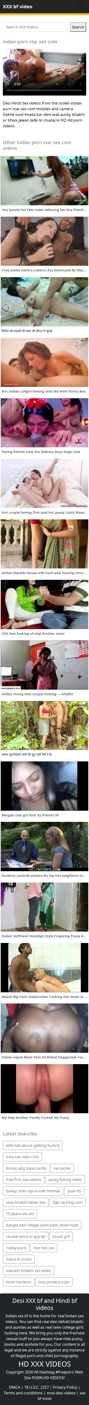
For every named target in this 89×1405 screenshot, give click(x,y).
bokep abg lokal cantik (26, 1168)
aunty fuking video (65, 1179)
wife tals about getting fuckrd (32, 1145)
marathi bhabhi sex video (28, 1270)
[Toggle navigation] (79, 6)
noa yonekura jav (53, 1282)
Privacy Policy (65, 1387)
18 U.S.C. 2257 (36, 1387)
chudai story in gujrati (25, 1236)
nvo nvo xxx (43, 1247)
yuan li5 (74, 1191)
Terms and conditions (23, 1393)
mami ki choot (19, 1259)
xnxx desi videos (61, 1393)
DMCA (14, 1387)
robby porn (16, 1247)
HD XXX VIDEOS (45, 1364)
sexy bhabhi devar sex (25, 1202)
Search (78, 27)
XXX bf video (17, 6)
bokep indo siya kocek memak (33, 1191)
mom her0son (18, 1282)
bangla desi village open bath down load (42, 1225)
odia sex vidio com (22, 1156)
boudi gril (61, 1236)
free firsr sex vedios (23, 1179)
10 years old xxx (20, 1213)
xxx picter (62, 1168)
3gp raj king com (67, 1202)
